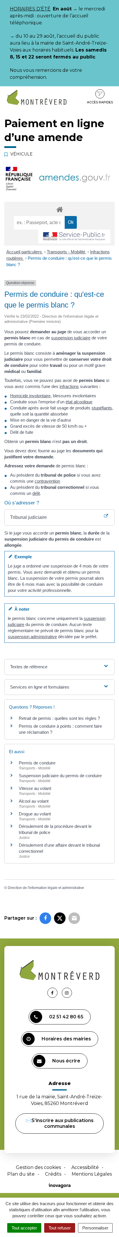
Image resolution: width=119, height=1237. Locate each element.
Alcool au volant (34, 801)
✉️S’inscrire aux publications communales (60, 1123)
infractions (69, 386)
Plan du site (21, 1174)
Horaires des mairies (66, 1039)
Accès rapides (100, 102)
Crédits (53, 1174)
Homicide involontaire (30, 395)
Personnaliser (95, 1227)
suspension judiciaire (70, 337)
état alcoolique (79, 401)
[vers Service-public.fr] (74, 237)
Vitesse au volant (35, 788)
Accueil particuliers (24, 251)
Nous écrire (66, 1061)
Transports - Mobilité (66, 251)
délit (36, 493)
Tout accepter (24, 1227)
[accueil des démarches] (59, 209)
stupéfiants (102, 407)
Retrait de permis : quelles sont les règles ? (59, 718)
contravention (47, 481)
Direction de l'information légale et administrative (46, 888)
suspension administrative (32, 636)
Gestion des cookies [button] (38, 1167)
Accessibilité (85, 1167)
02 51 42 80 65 (66, 1017)
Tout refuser (60, 1227)
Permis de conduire (37, 762)
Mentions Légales (92, 1174)
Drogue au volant (35, 813)
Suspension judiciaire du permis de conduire (60, 775)
